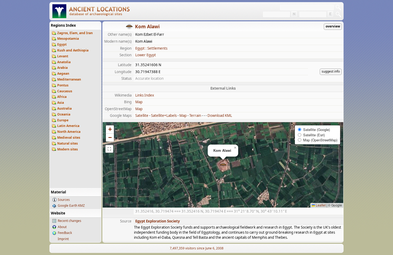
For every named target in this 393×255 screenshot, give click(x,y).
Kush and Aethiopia (72, 50)
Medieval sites (68, 137)
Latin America (68, 125)
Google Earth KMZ (71, 205)
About (62, 227)
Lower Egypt (145, 55)
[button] (223, 165)
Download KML (219, 115)
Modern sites (67, 149)
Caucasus (64, 91)
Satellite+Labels (164, 115)
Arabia (62, 67)
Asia (60, 102)
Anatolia (64, 62)
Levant (62, 56)
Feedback (65, 232)
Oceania (63, 114)
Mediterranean (69, 79)
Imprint (63, 239)
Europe (62, 120)
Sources (64, 199)
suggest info (331, 71)
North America (68, 131)
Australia (64, 108)
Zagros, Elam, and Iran (75, 33)
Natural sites (67, 143)
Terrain (195, 115)
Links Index (144, 95)
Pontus (62, 85)
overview (333, 26)
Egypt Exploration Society (157, 221)
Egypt (62, 44)
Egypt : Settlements (151, 48)
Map (138, 101)
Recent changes (69, 220)
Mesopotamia (68, 38)
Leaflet (320, 205)
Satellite (141, 115)
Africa (62, 96)
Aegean (63, 73)
